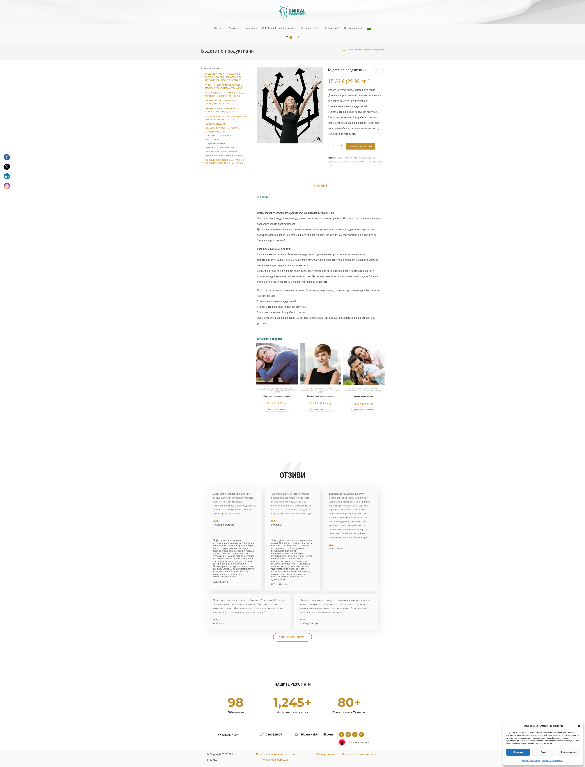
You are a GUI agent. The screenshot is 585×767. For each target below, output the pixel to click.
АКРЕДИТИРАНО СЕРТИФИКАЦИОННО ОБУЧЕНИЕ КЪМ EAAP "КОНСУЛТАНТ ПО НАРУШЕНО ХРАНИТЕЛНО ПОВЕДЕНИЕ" (222, 77)
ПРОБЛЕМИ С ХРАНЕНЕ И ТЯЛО (220, 136)
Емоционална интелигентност (320, 396)
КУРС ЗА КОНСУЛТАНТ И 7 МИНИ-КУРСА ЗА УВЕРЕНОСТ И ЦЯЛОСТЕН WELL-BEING (224, 94)
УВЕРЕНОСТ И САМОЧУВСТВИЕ (220, 147)
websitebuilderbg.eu (276, 759)
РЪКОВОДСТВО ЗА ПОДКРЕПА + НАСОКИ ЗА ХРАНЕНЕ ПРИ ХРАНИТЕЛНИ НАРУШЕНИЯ (224, 161)
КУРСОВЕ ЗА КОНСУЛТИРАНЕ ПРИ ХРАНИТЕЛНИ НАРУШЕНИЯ (220, 102)
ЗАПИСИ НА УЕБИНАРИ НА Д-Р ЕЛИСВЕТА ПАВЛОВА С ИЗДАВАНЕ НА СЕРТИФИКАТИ (223, 86)
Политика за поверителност (552, 761)
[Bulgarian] (368, 28)
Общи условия (325, 754)
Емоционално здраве (363, 396)
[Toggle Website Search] (298, 37)
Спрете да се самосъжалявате (277, 396)
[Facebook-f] (341, 734)
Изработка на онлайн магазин (275, 754)
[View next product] (382, 70)
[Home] (344, 50)
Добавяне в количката (360, 146)
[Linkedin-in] (355, 734)
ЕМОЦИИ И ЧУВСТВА (270, 388)
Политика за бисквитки (531, 761)
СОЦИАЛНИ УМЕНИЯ (215, 143)
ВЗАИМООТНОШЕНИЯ (216, 124)
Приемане (518, 752)
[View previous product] (376, 70)
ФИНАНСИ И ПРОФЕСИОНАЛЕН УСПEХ (224, 155)
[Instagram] (348, 734)
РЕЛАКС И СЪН (212, 139)
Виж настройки (568, 752)
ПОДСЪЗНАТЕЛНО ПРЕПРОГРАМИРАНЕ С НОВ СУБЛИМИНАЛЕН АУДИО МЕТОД (277, 390)
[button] (578, 725)
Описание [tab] (320, 185)
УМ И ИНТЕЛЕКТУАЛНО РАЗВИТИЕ (221, 151)
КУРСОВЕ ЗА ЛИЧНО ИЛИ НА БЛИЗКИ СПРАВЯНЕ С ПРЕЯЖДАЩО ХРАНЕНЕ (221, 110)
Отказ (543, 752)
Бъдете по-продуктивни (374, 50)
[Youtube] (361, 734)
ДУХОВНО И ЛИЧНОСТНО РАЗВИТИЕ (222, 128)
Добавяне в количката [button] (277, 409)
